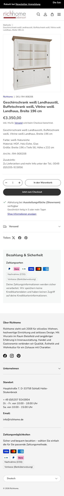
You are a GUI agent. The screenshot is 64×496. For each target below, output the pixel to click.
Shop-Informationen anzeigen (21, 213)
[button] (52, 14)
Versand (19, 122)
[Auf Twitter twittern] (13, 238)
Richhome (8, 96)
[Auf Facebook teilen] (20, 238)
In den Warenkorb (43, 182)
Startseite (7, 25)
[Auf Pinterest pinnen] (26, 238)
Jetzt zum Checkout (32, 191)
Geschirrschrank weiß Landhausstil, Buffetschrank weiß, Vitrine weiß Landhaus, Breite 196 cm (31, 28)
